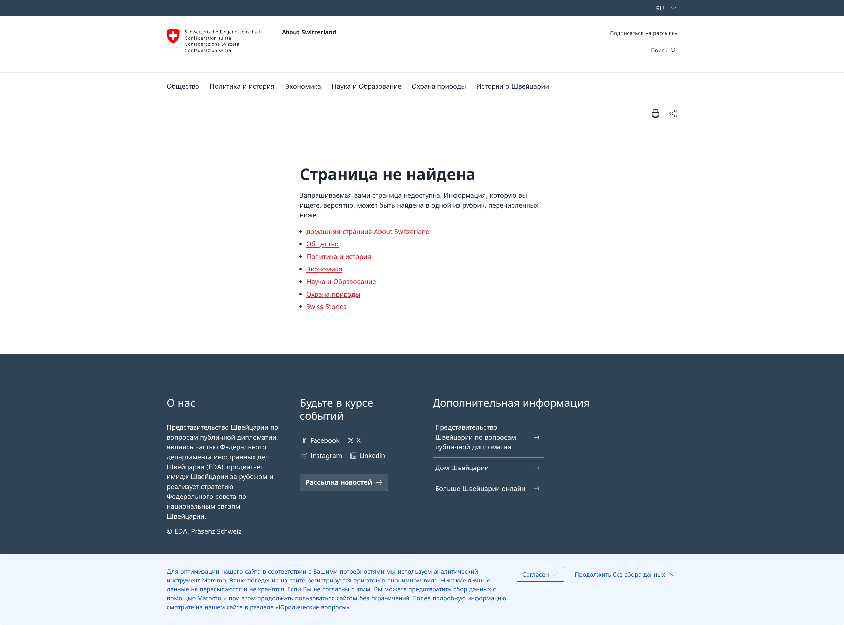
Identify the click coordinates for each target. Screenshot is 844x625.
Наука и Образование (341, 281)
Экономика (324, 269)
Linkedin (372, 455)
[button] (183, 86)
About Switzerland (309, 32)
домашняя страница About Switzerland (368, 231)
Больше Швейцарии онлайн (480, 488)
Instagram (326, 455)
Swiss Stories (326, 306)
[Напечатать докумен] (655, 113)
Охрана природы (333, 294)
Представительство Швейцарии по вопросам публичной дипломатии (475, 437)
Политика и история (338, 256)
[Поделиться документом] (672, 113)
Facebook (325, 440)
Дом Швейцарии (462, 467)
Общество (322, 244)
